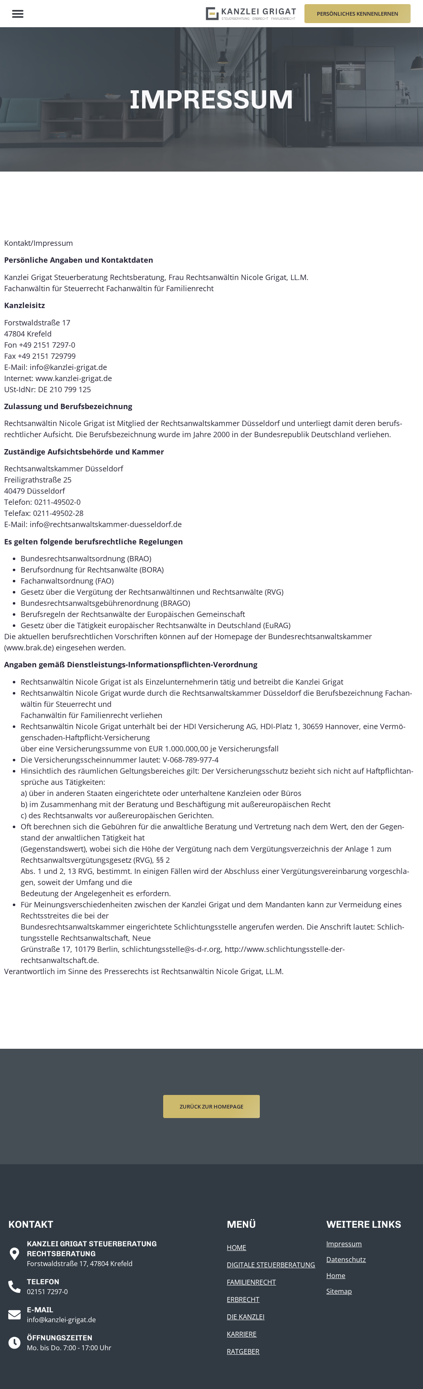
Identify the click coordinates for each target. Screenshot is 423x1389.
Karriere (242, 1334)
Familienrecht (251, 1282)
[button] (17, 14)
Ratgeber (243, 1351)
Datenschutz (346, 1259)
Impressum (344, 1243)
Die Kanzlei (245, 1316)
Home (236, 1247)
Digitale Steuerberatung (271, 1264)
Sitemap (339, 1291)
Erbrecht (243, 1299)
